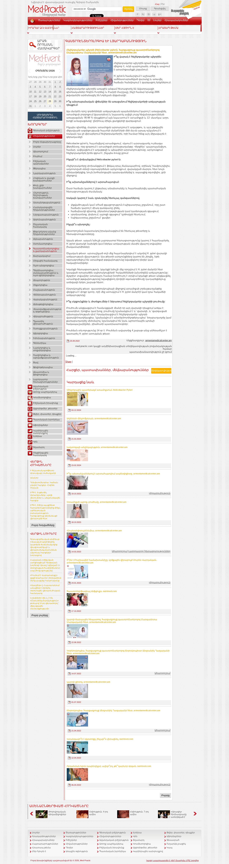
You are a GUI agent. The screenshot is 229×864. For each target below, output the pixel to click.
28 (35, 82)
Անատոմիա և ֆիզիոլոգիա (41, 373)
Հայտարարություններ (45, 844)
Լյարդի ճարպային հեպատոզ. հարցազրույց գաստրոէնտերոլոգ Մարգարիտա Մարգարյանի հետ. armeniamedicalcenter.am (112, 620)
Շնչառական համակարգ (40, 225)
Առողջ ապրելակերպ (45, 392)
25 (35, 101)
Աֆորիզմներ (40, 425)
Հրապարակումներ (176, 20)
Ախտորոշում (40, 151)
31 (49, 82)
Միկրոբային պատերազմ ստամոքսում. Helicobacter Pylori (99, 390)
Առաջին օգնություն (77, 851)
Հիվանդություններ (122, 20)
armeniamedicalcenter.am (158, 340)
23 (60, 96)
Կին (35, 441)
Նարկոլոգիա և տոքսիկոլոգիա (42, 349)
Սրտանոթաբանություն (46, 202)
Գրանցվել (159, 8)
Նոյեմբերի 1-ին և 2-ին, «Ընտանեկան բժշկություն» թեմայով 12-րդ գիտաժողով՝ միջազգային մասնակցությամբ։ (44, 603)
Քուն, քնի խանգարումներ (42, 186)
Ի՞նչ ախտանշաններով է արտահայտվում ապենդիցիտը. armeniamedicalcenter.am (113, 473)
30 (45, 82)
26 (40, 101)
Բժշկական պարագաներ (41, 162)
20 (45, 96)
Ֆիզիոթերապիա (43, 367)
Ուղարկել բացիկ (176, 844)
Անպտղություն (41, 280)
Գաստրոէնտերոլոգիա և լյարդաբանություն (46, 249)
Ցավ (35, 362)
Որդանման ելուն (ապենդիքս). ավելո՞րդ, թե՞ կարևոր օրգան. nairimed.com (109, 766)
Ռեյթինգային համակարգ (40, 453)
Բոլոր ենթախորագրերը (47, 142)
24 (30, 101)
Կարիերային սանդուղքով (40, 431)
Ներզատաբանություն (46, 214)
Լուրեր (157, 20)
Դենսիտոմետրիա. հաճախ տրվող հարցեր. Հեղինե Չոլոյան (44, 485)
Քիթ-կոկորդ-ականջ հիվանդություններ (44, 232)
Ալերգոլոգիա (40, 333)
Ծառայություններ (49, 20)
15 (55, 91)
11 (35, 91)
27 (30, 82)
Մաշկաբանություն (44, 290)
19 (40, 96)
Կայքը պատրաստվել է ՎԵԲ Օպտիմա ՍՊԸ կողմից (172, 860)
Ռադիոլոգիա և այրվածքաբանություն (46, 356)
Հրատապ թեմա (41, 847)
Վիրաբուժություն (43, 316)
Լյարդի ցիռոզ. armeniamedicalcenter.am (88, 682)
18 (35, 96)
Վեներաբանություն (44, 294)
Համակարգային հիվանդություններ (44, 208)
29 (40, 82)
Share (68, 361)
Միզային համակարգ (45, 261)
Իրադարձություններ (44, 836)
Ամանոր (34, 478)
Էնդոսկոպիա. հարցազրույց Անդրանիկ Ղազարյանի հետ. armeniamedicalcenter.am (113, 710)
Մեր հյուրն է (39, 851)
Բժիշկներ (101, 20)
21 (49, 96)
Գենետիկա (39, 343)
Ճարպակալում (41, 256)
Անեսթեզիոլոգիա (43, 304)
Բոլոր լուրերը (39, 615)
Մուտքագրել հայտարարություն (45, 116)
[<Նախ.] (29, 71)
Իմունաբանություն (44, 338)
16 (60, 91)
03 (149, 20)
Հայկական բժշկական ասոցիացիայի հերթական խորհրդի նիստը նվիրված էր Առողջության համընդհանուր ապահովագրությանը (45, 565)
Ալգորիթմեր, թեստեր (45, 408)
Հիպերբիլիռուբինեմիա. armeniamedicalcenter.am (94, 530)
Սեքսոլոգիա (40, 285)
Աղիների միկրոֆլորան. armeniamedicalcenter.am (94, 418)
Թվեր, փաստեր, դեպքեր (47, 414)
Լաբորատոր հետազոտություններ (45, 380)
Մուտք (143, 8)
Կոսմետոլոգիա (42, 397)
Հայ (157, 4)
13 (45, 91)
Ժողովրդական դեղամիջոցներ (57, 813)
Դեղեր (140, 20)
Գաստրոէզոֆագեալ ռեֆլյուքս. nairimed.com (92, 591)
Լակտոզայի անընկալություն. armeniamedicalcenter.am (97, 447)
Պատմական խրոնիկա (46, 419)
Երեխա (37, 436)
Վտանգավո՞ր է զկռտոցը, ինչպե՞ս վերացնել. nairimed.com (100, 739)
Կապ (58, 27)
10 (30, 91)
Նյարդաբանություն (44, 173)
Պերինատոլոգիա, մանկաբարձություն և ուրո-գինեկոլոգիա (46, 273)
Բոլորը (165, 795)
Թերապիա (39, 168)
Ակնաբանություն (43, 239)
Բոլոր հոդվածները (42, 525)
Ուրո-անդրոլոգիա (43, 265)
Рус (163, 4)
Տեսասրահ (45, 27)
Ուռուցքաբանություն (45, 328)
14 (49, 91)
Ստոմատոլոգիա (42, 244)
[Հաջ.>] (60, 71)
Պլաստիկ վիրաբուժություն (43, 322)
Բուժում (37, 156)
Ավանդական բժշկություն (40, 387)
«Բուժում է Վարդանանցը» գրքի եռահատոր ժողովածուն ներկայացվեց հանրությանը (45, 578)
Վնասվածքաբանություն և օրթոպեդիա (47, 310)
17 (30, 96)
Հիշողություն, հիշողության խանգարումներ (42, 195)
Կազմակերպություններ (77, 20)
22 (55, 96)
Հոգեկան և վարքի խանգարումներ (44, 179)
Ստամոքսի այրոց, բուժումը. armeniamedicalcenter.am (96, 502)
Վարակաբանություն (45, 299)
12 (40, 91)
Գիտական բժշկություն (46, 130)
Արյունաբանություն (44, 219)
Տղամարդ (39, 447)
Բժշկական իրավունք (45, 403)
